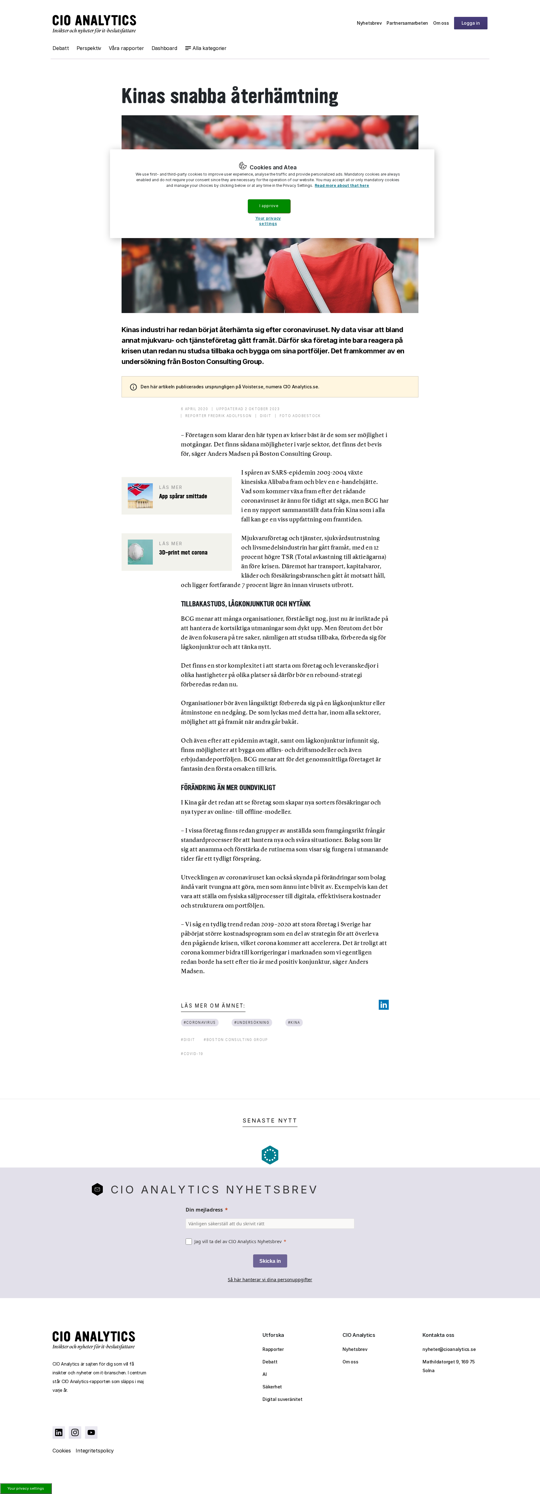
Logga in (471, 23)
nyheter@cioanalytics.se (449, 1349)
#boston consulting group (236, 1039)
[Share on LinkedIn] (384, 1005)
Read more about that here (342, 185)
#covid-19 (192, 1053)
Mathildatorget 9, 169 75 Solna (448, 1366)
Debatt (60, 48)
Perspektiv (89, 48)
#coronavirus (200, 1022)
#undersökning (251, 1022)
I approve (268, 205)
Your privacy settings (26, 1488)
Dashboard (164, 48)
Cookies (61, 1450)
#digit (188, 1039)
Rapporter (273, 1349)
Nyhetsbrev (369, 23)
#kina (294, 1022)
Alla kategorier (209, 48)
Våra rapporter (126, 48)
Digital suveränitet (282, 1399)
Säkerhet (272, 1386)
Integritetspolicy (95, 1450)
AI (264, 1374)
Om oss (441, 23)
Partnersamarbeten (407, 23)
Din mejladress (204, 1209)
